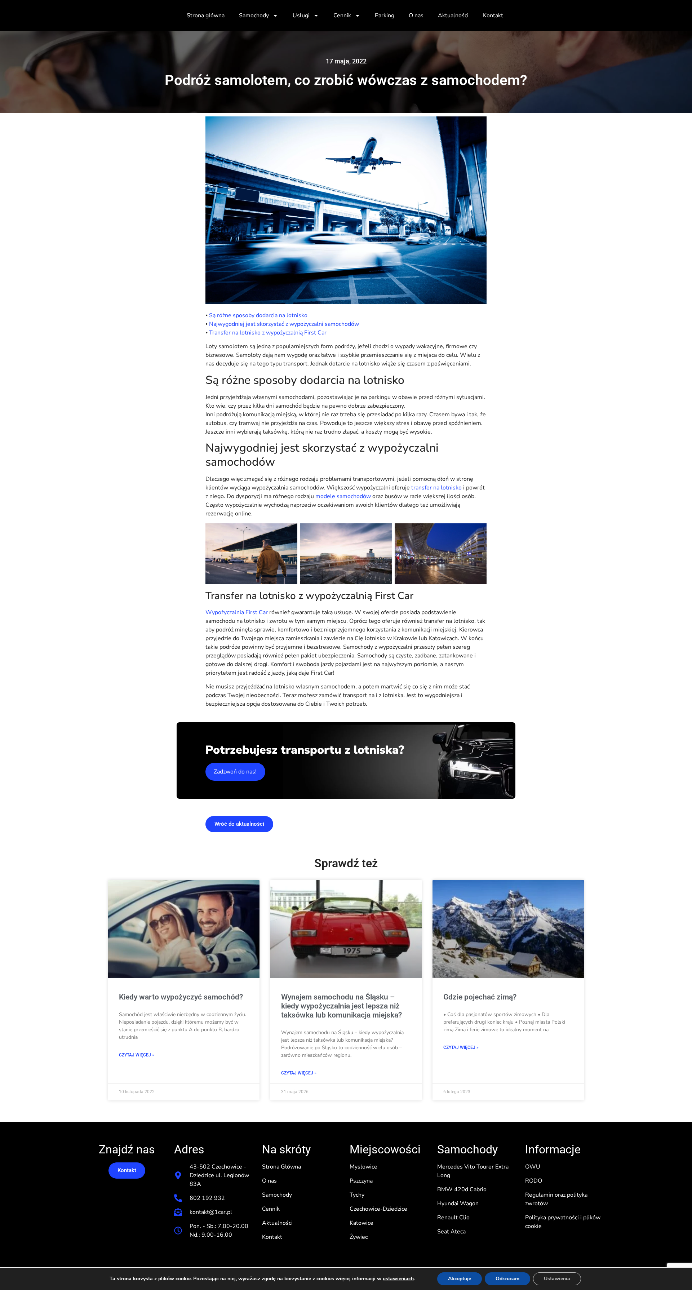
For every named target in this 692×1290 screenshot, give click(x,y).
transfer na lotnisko (437, 488)
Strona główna (206, 15)
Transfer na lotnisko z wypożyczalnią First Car (268, 333)
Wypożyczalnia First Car (236, 612)
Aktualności (453, 15)
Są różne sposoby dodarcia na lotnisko (257, 315)
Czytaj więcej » (136, 1055)
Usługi (301, 15)
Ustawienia (557, 1278)
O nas (416, 15)
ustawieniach (398, 1279)
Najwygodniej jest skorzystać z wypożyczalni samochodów (284, 324)
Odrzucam (507, 1278)
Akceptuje (459, 1278)
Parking (384, 15)
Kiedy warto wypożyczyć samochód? (181, 997)
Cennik (342, 15)
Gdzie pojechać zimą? (479, 997)
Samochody (254, 15)
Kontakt (493, 15)
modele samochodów (343, 496)
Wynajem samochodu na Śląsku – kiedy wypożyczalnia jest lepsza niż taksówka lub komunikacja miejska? (341, 1006)
